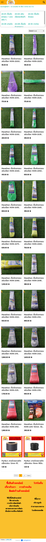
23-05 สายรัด (7, 23)
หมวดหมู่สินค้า (4, 7)
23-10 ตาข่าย (33, 23)
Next (28, 475)
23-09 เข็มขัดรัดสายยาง (20, 25)
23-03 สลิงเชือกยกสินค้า (20, 15)
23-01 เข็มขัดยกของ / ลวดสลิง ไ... (7, 16)
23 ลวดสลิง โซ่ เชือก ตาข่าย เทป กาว (22, 7)
